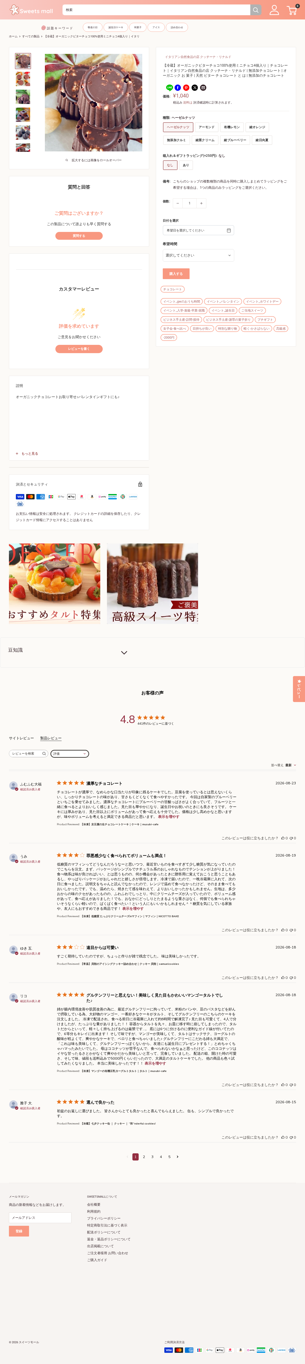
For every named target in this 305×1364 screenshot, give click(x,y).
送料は (187, 102)
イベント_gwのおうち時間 (181, 301)
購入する (176, 274)
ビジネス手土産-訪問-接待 (181, 319)
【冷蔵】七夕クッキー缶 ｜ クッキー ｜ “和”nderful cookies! (118, 1123)
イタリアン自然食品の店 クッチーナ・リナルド (198, 57)
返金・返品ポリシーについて (109, 1239)
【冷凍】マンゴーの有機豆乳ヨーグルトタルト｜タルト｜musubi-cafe (124, 1071)
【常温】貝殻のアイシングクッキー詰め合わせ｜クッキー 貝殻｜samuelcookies (130, 964)
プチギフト (265, 319)
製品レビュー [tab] (51, 738)
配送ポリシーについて (104, 1232)
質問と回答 (79, 187)
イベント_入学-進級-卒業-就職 (184, 310)
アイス (156, 27)
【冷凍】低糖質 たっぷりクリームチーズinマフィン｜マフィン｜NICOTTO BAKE (130, 916)
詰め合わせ (177, 27)
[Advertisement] (143, 1295)
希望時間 (170, 244)
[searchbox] (24, 753)
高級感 (281, 328)
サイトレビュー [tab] (21, 738)
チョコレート (172, 289)
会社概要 (93, 1205)
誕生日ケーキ (116, 27)
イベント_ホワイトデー (262, 301)
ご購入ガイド (97, 1260)
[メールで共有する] (203, 87)
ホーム (13, 36)
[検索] (255, 9)
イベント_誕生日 (223, 310)
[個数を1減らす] (177, 203)
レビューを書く (79, 349)
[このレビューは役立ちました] (282, 838)
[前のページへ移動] (127, 1156)
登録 (19, 1231)
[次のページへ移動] (177, 1156)
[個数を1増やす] (201, 203)
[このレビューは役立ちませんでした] (291, 838)
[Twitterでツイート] (195, 87)
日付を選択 (171, 220)
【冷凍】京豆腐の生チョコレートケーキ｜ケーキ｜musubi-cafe (120, 824)
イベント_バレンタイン (223, 301)
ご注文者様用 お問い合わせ (107, 1253)
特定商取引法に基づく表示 (107, 1225)
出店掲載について (100, 1246)
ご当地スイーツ (252, 310)
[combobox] (156, 9)
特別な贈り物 (227, 328)
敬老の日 (93, 27)
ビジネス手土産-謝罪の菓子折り (228, 319)
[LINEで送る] (169, 87)
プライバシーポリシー (104, 1218)
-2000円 (168, 337)
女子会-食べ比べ (174, 328)
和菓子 (138, 27)
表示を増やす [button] (169, 816)
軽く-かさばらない (256, 328)
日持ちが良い (202, 328)
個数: (166, 201)
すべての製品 (31, 36)
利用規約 (93, 1211)
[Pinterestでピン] (186, 87)
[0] (291, 9)
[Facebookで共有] (178, 87)
